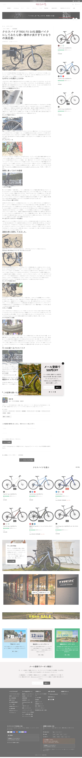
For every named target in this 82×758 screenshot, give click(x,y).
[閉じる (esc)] (63, 363)
